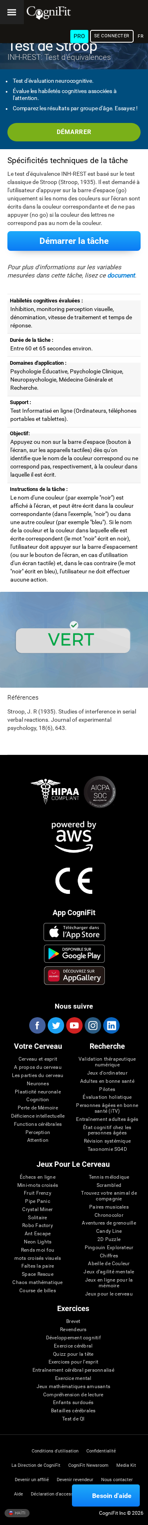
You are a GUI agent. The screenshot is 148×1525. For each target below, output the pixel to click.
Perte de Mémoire (38, 1108)
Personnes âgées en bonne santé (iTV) (107, 1108)
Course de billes (37, 1290)
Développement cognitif (73, 1338)
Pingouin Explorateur (109, 1247)
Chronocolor (109, 1215)
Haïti (19, 1513)
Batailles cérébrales (73, 1411)
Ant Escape (38, 1233)
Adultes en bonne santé (107, 1081)
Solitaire (37, 1217)
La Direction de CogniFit (36, 1465)
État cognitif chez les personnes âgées (107, 1130)
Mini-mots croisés (37, 1185)
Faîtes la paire (37, 1266)
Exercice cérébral (73, 1346)
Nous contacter (117, 1479)
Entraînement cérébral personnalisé (73, 1370)
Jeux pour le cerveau (109, 1294)
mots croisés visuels (37, 1258)
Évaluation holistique (107, 1097)
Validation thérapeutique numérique (107, 1062)
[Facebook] (37, 1025)
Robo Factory (37, 1225)
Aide (18, 1494)
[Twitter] (55, 1025)
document (121, 275)
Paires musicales (109, 1207)
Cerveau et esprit (37, 1059)
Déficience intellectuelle (38, 1116)
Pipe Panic (37, 1201)
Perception (37, 1132)
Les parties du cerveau (37, 1075)
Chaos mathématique (37, 1282)
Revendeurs (73, 1329)
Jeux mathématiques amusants (73, 1386)
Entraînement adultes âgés (107, 1119)
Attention (38, 1140)
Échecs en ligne (38, 1177)
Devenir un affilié (32, 1479)
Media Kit (126, 1465)
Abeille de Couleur (109, 1263)
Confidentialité (101, 1451)
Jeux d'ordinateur (107, 1073)
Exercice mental (73, 1378)
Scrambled (109, 1185)
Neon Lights (38, 1242)
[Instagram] (92, 1025)
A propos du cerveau (38, 1067)
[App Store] (74, 932)
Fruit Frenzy (37, 1193)
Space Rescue (37, 1274)
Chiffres (109, 1256)
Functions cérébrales (38, 1124)
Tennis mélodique (109, 1177)
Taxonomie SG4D (107, 1149)
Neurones (38, 1083)
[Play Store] (74, 954)
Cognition (37, 1099)
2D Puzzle (108, 1239)
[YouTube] (74, 1025)
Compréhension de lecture (73, 1395)
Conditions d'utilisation (55, 1451)
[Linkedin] (111, 1025)
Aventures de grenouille (109, 1223)
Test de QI (73, 1419)
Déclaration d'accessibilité (58, 1494)
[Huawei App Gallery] (74, 975)
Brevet (73, 1321)
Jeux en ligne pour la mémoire (109, 1283)
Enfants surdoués (73, 1402)
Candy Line (109, 1231)
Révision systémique (107, 1141)
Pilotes (107, 1089)
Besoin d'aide (112, 1496)
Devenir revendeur (75, 1479)
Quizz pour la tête (73, 1354)
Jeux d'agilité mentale (108, 1272)
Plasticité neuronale (38, 1092)
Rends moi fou (37, 1250)
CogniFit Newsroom (88, 1465)
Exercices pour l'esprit (74, 1362)
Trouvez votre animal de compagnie (109, 1196)
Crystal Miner (37, 1209)
